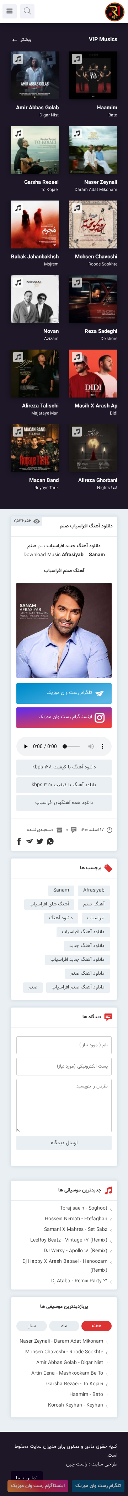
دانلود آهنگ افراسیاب (83, 932)
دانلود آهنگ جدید (83, 546)
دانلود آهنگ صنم (87, 973)
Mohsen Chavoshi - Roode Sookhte (64, 1352)
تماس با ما (27, 1478)
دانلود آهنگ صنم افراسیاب (78, 987)
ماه (64, 1326)
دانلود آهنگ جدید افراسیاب (77, 960)
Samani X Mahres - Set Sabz (75, 1230)
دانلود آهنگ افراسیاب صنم (86, 526)
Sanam (61, 890)
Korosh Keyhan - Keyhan (75, 1405)
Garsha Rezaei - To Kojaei (74, 1384)
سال (31, 1326)
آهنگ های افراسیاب (49, 904)
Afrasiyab (73, 555)
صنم (32, 987)
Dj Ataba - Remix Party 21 (79, 1281)
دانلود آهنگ (61, 918)
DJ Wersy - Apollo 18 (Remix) (75, 1251)
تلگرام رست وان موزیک (69, 693)
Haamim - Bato (86, 1395)
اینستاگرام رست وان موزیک (65, 717)
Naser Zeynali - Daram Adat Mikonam (61, 1342)
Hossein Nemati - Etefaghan (76, 1219)
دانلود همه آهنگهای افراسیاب (64, 803)
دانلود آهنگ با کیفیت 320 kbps (64, 785)
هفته (96, 1326)
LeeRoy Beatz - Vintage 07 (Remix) (68, 1240)
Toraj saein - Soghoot (83, 1208)
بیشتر (25, 40)
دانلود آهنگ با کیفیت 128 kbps (64, 767)
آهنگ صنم (94, 904)
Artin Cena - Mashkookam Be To (67, 1373)
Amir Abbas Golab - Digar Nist (69, 1363)
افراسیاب (55, 546)
